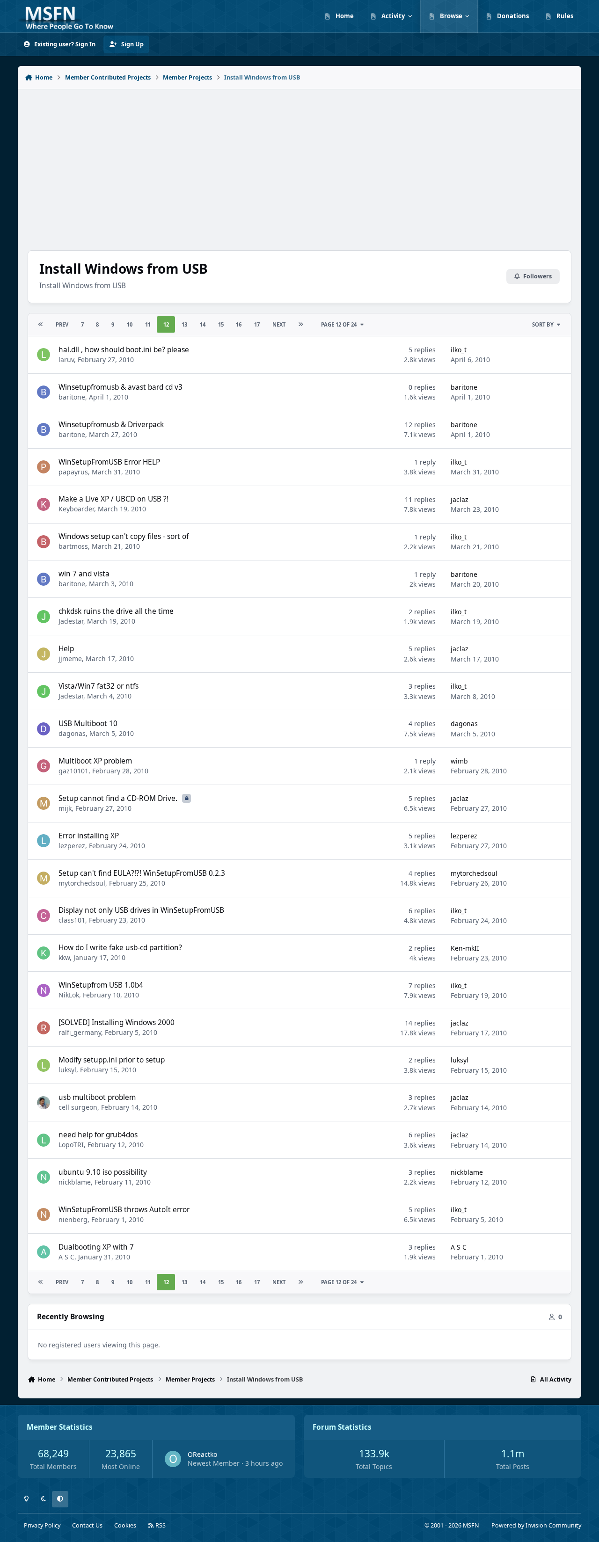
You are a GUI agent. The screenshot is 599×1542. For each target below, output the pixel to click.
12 (166, 324)
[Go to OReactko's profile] (173, 1459)
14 (202, 324)
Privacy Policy (42, 1525)
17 (257, 324)
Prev (62, 324)
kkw (64, 957)
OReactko (202, 1454)
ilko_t (459, 349)
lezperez (71, 845)
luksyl (67, 1069)
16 (238, 324)
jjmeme (70, 658)
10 (129, 324)
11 (148, 324)
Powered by (536, 1525)
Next (278, 324)
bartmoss (73, 546)
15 (221, 324)
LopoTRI (71, 1144)
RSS (160, 1525)
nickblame (74, 1182)
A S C (66, 1256)
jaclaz (459, 499)
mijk (65, 808)
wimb (459, 760)
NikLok (68, 994)
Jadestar (70, 621)
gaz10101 (73, 770)
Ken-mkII (465, 948)
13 (184, 324)
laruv (66, 359)
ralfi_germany (79, 1032)
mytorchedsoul (81, 883)
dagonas (72, 733)
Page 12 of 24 (339, 324)
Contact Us (87, 1525)
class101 (71, 920)
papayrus (73, 471)
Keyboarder (76, 508)
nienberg (73, 1219)
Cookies (125, 1525)
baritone (71, 397)
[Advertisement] (299, 164)
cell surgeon (77, 1107)
